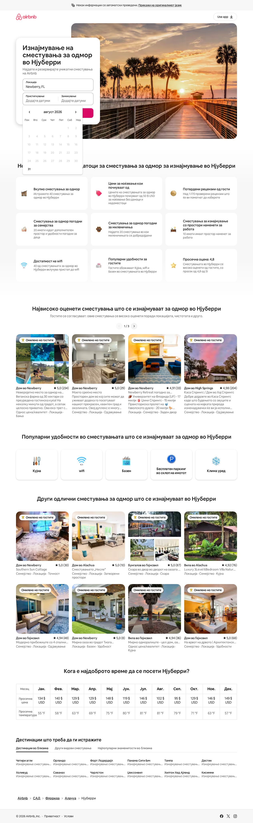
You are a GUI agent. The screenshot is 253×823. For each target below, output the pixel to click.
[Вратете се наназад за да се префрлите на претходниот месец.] (29, 112)
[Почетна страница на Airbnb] (26, 16)
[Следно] (134, 326)
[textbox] (40, 100)
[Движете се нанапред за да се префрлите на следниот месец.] (75, 112)
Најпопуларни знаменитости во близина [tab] (125, 748)
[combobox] (58, 86)
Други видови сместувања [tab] (73, 748)
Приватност (52, 816)
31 (29, 169)
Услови (68, 816)
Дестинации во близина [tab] (32, 748)
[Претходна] (119, 326)
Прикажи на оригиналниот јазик (160, 5)
